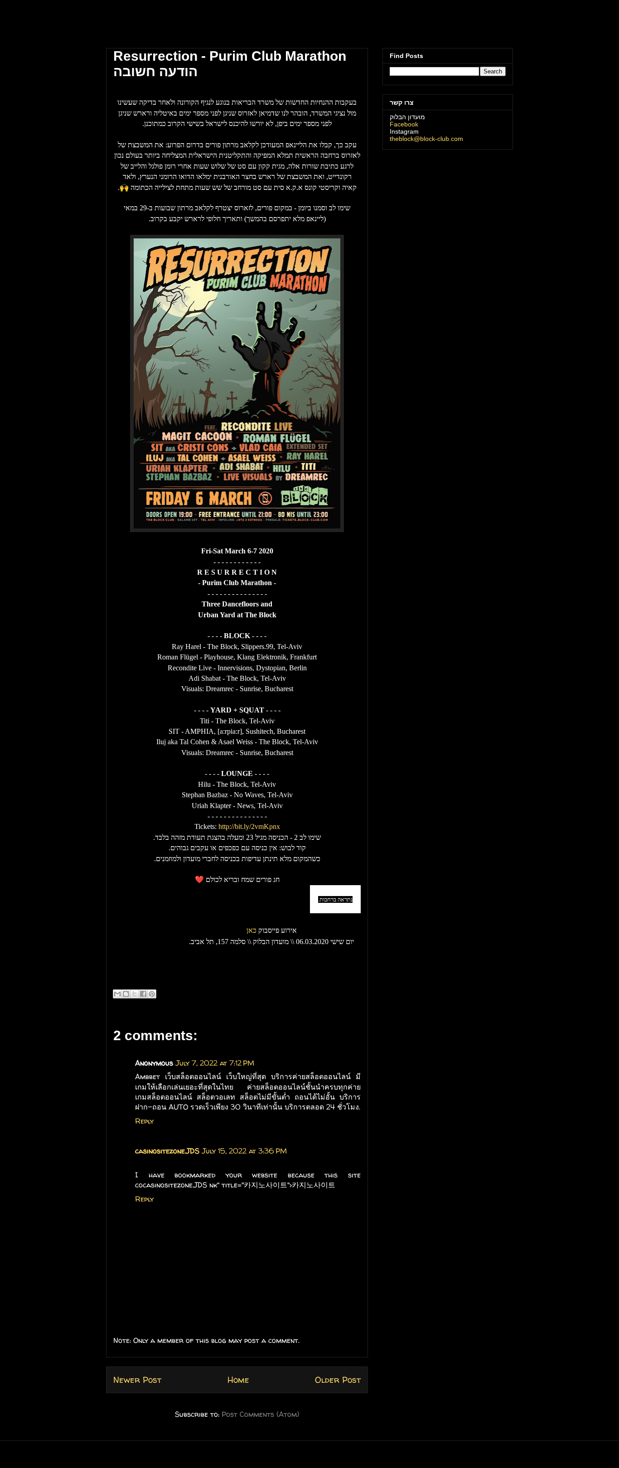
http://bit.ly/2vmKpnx (249, 826)
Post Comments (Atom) (260, 1414)
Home (238, 1380)
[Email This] (117, 993)
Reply (144, 1121)
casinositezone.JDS (167, 1151)
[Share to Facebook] (143, 993)
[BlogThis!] (126, 993)
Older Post (338, 1380)
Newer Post (137, 1380)
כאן (251, 930)
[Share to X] (134, 993)
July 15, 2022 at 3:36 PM (244, 1151)
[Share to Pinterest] (151, 993)
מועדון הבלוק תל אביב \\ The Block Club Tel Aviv (167, 27)
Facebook (404, 124)
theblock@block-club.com (426, 138)
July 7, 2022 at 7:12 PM (215, 1063)
